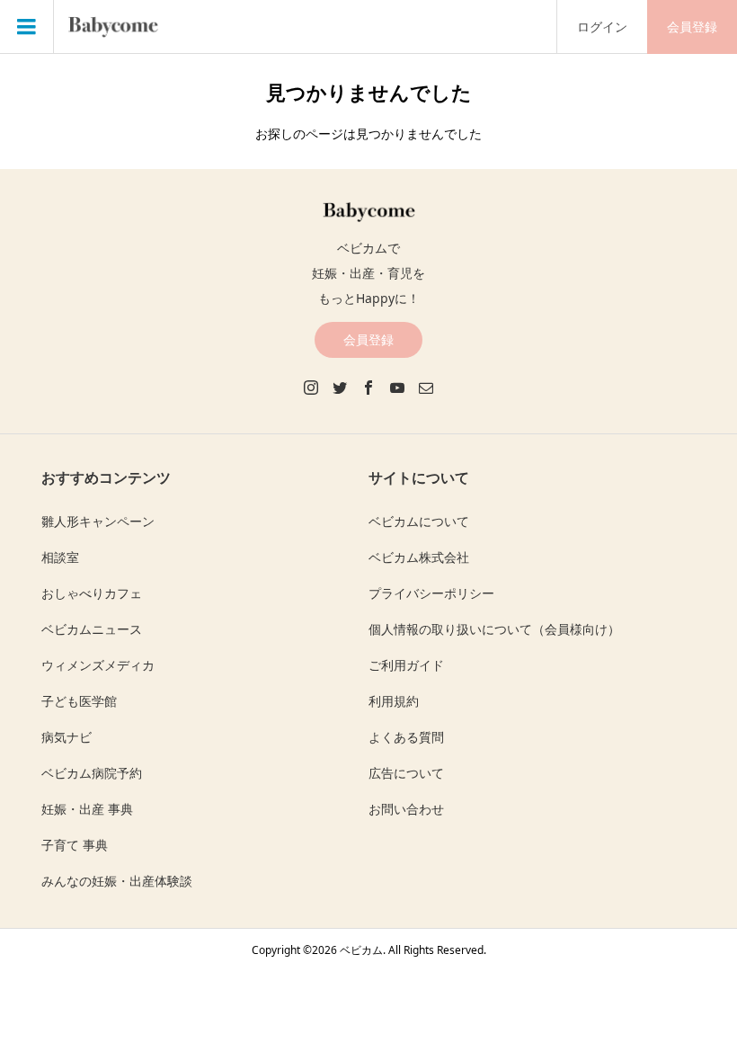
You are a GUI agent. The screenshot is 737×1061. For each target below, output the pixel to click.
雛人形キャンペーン (98, 521)
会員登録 (692, 26)
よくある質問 (406, 736)
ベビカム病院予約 (91, 772)
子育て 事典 (74, 844)
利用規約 (393, 700)
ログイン (602, 26)
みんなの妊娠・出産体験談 (116, 880)
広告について (406, 772)
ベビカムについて (418, 521)
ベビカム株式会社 (418, 557)
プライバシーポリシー (431, 593)
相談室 (60, 557)
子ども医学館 (79, 700)
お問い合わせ (406, 808)
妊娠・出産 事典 (87, 808)
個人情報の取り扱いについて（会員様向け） (494, 628)
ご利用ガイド (406, 664)
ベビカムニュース (91, 628)
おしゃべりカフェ (91, 593)
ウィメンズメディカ (98, 664)
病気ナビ (66, 736)
